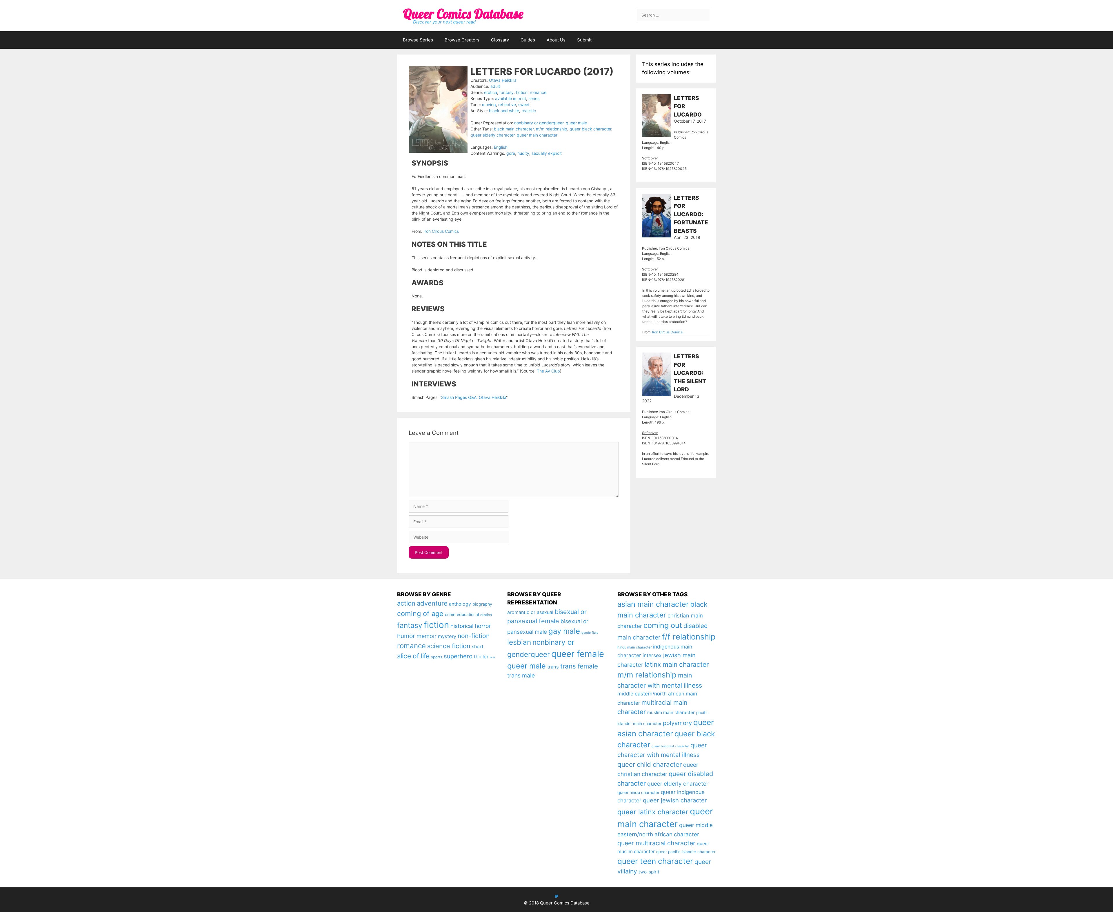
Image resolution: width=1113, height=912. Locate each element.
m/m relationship (551, 128)
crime (450, 614)
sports (436, 657)
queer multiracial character (656, 843)
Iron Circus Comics (441, 231)
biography (482, 604)
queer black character (590, 128)
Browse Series (418, 40)
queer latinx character (652, 812)
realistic (528, 110)
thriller (481, 657)
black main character (514, 128)
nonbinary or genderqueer (538, 122)
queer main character (537, 134)
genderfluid (590, 633)
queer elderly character (492, 134)
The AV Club (548, 370)
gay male (564, 630)
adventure (432, 603)
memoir (427, 636)
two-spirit (649, 872)
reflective (507, 104)
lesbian (519, 642)
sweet (524, 104)
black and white (504, 110)
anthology (460, 604)
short (477, 646)
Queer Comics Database (463, 14)
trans (553, 667)
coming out (662, 625)
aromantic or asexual (530, 612)
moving (489, 104)
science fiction (448, 646)
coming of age (420, 613)
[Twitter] (556, 896)
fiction (522, 92)
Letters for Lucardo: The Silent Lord (690, 373)
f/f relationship (689, 637)
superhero (458, 656)
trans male (521, 675)
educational (468, 614)
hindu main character (634, 647)
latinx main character (677, 664)
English (500, 147)
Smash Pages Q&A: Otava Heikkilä (473, 397)
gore (510, 153)
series (533, 98)
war (492, 657)
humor (406, 636)
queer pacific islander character (686, 851)
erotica (490, 92)
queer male (576, 122)
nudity (523, 153)
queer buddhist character (670, 746)
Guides (528, 40)
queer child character (649, 764)
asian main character (653, 603)
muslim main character (671, 712)
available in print (510, 98)
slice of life (413, 656)
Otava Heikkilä (503, 80)
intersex (652, 655)
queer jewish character (675, 800)
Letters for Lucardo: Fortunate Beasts (691, 214)
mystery (447, 636)
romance (538, 92)
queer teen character (655, 861)
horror (483, 625)
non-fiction (474, 636)
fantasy (506, 92)
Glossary (500, 40)
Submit (584, 40)
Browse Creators (462, 40)
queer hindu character (638, 792)
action (406, 603)
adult (495, 86)
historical (461, 626)
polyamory (677, 722)
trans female (579, 666)
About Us (556, 40)
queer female (577, 654)
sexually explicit (547, 153)
